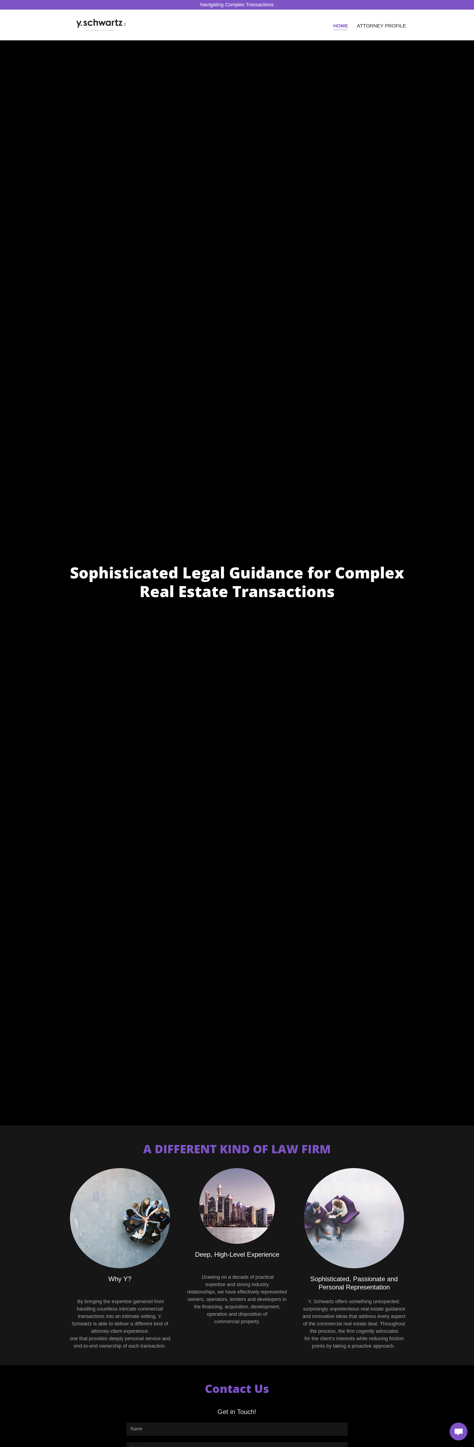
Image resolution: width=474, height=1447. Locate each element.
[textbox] (236, 1429)
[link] (101, 24)
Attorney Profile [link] (381, 26)
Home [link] (340, 26)
